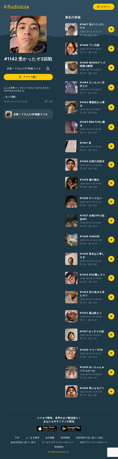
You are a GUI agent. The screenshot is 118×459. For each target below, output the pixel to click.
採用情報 (65, 437)
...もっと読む (10, 96)
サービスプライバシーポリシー (58, 442)
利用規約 (58, 446)
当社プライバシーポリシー (93, 442)
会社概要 (50, 437)
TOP (17, 437)
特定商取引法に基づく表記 (89, 437)
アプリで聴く (30, 76)
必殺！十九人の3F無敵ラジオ (24, 68)
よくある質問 (32, 437)
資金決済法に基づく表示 (23, 442)
